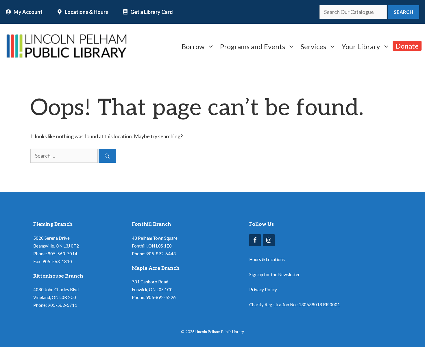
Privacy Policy (263, 289)
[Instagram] (269, 240)
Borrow (193, 45)
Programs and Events (252, 45)
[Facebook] (255, 240)
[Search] (107, 156)
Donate (407, 46)
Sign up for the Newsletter (274, 274)
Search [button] (403, 12)
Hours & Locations (267, 259)
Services (313, 45)
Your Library (361, 45)
